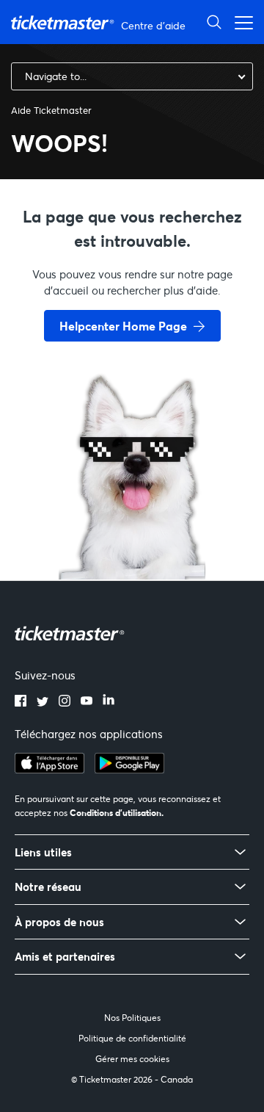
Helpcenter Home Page (123, 325)
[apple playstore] (49, 769)
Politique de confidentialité (132, 1038)
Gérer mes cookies (132, 1058)
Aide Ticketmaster (51, 110)
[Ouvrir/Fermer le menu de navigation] (240, 21)
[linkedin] (108, 702)
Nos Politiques (132, 1017)
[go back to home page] (132, 527)
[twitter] (42, 702)
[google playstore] (129, 769)
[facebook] (20, 702)
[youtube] (86, 702)
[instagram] (64, 702)
